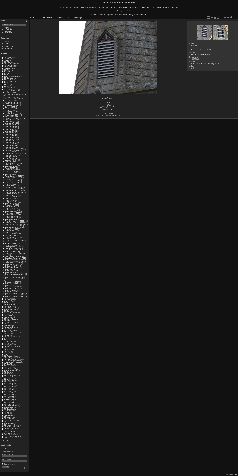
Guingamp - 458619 (12, 113)
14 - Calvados (9, 78)
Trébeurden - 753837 (12, 271)
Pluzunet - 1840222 (11, 234)
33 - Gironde (8, 316)
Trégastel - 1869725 (12, 282)
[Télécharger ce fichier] (218, 17)
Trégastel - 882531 (11, 285)
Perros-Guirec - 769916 (13, 182)
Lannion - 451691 (11, 131)
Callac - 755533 (10, 92)
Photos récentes (10, 43)
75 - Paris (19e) (9, 391)
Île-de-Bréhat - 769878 (12, 116)
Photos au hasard (10, 46)
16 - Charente (8, 81)
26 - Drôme (8, 303)
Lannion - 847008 (11, 145)
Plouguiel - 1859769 (12, 202)
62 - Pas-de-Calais (10, 356)
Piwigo (236, 474)
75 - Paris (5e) (9, 396)
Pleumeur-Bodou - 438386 (14, 189)
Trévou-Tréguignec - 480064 (14, 295)
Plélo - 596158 (10, 184)
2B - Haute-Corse (10, 309)
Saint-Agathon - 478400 (13, 248)
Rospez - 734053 (11, 245)
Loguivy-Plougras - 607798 (14, 153)
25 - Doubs (8, 301)
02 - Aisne (7, 60)
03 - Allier (7, 62)
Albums (4, 53)
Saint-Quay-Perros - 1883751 (15, 258)
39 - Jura (7, 325)
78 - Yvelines (8, 407)
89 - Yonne (7, 422)
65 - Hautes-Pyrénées (11, 361)
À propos (8, 31)
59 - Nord (7, 351)
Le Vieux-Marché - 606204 (14, 149)
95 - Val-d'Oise (9, 430)
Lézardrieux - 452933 (12, 150)
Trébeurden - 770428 (12, 272)
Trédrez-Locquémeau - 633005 (15, 277)
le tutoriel (130, 11)
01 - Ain (6, 59)
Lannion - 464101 (11, 132)
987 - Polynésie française (12, 436)
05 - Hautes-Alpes (10, 63)
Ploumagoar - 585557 (12, 213)
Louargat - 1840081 (11, 157)
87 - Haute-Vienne (10, 420)
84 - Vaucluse (8, 415)
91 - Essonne (8, 423)
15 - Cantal (8, 79)
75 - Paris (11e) (9, 378)
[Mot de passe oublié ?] (24, 467)
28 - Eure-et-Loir (9, 304)
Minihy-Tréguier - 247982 (13, 163)
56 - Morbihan (9, 348)
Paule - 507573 (10, 168)
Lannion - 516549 (11, 139)
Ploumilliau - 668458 (12, 218)
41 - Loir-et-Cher (9, 327)
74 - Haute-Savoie (10, 375)
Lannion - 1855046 (11, 126)
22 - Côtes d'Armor (10, 89)
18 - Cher (7, 84)
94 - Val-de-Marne (10, 428)
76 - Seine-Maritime (10, 404)
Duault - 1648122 (11, 108)
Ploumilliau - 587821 (12, 216)
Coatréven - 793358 (12, 105)
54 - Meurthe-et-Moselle (12, 346)
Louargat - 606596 (11, 158)
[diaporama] (211, 17)
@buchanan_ (128, 15)
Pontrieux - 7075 (10, 238)
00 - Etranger (8, 57)
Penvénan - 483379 (11, 173)
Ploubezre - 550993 (11, 200)
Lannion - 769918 (11, 142)
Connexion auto (9, 464)
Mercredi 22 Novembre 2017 (201, 54)
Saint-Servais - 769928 (13, 263)
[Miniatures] (224, 17)
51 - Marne (7, 343)
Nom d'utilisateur (7, 454)
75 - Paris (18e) (9, 389)
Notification (8, 32)
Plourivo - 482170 (11, 230)
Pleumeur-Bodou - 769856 (14, 190)
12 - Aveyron (8, 75)
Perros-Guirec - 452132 (13, 177)
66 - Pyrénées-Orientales (12, 362)
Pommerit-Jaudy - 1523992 (14, 237)
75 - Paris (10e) (9, 377)
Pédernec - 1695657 (12, 169)
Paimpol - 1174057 (11, 165)
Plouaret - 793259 (11, 197)
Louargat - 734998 (11, 160)
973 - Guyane (8, 433)
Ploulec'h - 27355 (11, 210)
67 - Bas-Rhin (8, 364)
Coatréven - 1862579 (12, 102)
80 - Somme (8, 410)
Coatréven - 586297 (12, 104)
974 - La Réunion (10, 434)
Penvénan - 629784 (11, 174)
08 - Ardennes (9, 68)
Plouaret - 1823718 (11, 195)
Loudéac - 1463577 (11, 161)
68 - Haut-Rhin (9, 365)
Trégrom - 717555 (11, 291)
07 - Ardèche (8, 67)
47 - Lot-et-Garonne (10, 336)
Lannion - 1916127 (11, 128)
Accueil (33, 18)
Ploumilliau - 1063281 (12, 214)
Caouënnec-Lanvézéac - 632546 (16, 94)
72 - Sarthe (8, 372)
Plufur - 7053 (9, 232)
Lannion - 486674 (11, 137)
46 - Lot (6, 335)
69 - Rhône (8, 367)
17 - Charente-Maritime (12, 83)
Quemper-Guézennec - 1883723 (16, 240)
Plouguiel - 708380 (11, 205)
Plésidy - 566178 (10, 185)
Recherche (8, 29)
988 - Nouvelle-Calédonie (13, 438)
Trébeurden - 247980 (12, 266)
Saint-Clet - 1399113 (12, 251)
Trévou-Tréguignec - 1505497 (15, 293)
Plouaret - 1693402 (11, 194)
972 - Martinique (9, 431)
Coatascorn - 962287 (12, 100)
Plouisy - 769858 (10, 208)
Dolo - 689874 (10, 107)
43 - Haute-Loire (9, 330)
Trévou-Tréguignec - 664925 (14, 296)
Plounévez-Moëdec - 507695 (15, 224)
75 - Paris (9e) (9, 402)
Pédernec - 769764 (11, 171)
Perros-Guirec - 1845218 (13, 176)
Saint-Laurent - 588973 (13, 256)
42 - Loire (7, 328)
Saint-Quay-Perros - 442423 (14, 261)
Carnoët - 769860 (11, 97)
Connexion (8, 449)
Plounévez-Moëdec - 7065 (14, 226)
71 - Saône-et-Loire (10, 370)
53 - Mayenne (8, 345)
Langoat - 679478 (11, 120)
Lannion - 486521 (11, 136)
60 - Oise (7, 353)
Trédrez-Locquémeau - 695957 (15, 279)
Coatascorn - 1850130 (12, 99)
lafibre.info (142, 15)
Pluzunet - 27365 (11, 235)
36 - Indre (7, 320)
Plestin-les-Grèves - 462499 (14, 187)
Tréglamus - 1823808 (12, 287)
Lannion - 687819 (11, 140)
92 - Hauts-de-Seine (11, 425)
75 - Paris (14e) (9, 383)
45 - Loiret (7, 333)
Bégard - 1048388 (11, 91)
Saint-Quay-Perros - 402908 (14, 259)
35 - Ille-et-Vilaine (10, 319)
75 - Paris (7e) (9, 399)
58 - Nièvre (8, 349)
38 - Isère (7, 324)
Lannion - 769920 (11, 144)
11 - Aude (7, 73)
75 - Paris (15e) (9, 385)
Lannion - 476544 (11, 134)
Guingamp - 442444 (12, 112)
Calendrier (8, 48)
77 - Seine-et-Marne (11, 406)
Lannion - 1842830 (11, 124)
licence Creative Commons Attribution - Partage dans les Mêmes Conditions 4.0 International (144, 7)
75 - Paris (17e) (9, 388)
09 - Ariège (7, 70)
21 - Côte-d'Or (9, 87)
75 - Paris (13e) (9, 381)
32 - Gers (7, 314)
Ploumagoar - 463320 (12, 211)
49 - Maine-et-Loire (10, 340)
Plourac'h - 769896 (11, 229)
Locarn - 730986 (10, 152)
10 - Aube (7, 71)
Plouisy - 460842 (10, 206)
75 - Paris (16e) (9, 386)
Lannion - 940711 (11, 147)
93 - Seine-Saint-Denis (11, 426)
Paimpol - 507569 (11, 166)
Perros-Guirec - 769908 (13, 179)
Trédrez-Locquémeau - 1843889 (16, 274)
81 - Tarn (7, 412)
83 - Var (6, 414)
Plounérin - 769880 (11, 219)
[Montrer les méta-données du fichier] (215, 17)
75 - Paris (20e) (9, 393)
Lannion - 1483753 (11, 121)
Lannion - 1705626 (11, 123)
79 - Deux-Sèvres (10, 409)
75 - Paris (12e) (9, 380)
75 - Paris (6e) (9, 398)
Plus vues (8, 42)
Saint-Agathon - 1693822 (13, 247)
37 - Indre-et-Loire (10, 322)
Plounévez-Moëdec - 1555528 (15, 222)
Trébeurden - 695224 (12, 269)
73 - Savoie (8, 373)
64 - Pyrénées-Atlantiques (13, 359)
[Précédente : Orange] (228, 17)
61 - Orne (7, 354)
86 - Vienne (8, 418)
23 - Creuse (8, 298)
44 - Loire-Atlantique (11, 332)
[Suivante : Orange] (231, 17)
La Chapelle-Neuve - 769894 (15, 118)
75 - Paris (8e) (9, 401)
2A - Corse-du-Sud (10, 308)
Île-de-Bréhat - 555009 (12, 115)
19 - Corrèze (8, 86)
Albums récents (10, 45)
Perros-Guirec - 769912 (13, 181)
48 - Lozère (8, 338)
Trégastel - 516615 (11, 283)
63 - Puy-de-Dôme (10, 357)
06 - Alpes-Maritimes (11, 65)
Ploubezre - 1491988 (12, 198)
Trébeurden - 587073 (12, 267)
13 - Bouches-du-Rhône (12, 76)
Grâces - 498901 (10, 110)
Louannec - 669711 (11, 155)
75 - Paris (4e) (9, 394)
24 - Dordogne (9, 300)
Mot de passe (6, 459)
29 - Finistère (8, 306)
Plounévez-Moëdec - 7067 (14, 227)
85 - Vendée (8, 417)
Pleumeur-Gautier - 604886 (14, 192)
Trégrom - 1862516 (11, 290)
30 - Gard (7, 311)
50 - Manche (8, 341)
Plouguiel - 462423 (11, 203)
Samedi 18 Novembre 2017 (201, 50)
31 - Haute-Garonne (11, 312)
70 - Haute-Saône (10, 369)
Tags (6, 28)
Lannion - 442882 (11, 129)
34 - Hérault (8, 317)
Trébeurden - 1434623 (12, 264)
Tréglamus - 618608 (12, 288)
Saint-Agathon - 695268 (13, 250)
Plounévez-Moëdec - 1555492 (15, 221)
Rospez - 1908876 (11, 243)
